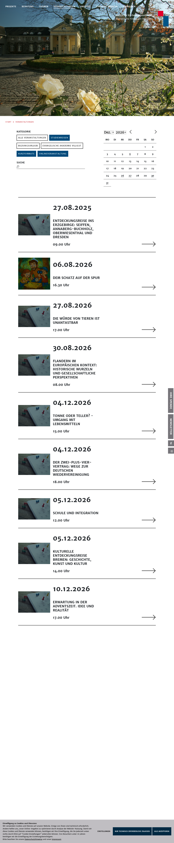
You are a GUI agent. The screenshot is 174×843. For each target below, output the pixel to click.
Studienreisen (59, 137)
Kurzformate (26, 154)
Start (8, 122)
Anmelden (129, 6)
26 (122, 175)
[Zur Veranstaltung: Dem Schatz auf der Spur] (149, 287)
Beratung (28, 6)
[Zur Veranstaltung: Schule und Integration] (149, 519)
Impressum (56, 839)
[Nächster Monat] (155, 132)
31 (107, 182)
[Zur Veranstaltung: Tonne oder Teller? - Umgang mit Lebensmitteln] (149, 430)
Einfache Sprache (107, 6)
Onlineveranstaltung (53, 154)
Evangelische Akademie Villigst (62, 146)
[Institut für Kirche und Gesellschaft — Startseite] (142, 18)
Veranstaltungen (64, 6)
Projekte (10, 6)
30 (152, 175)
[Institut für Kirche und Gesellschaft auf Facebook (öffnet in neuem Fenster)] (171, 443)
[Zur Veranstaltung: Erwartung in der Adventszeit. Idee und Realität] (149, 617)
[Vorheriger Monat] (141, 132)
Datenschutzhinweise (33, 839)
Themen (43, 6)
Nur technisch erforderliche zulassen (132, 831)
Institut (86, 6)
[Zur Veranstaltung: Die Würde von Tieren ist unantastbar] (149, 329)
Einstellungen (103, 831)
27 (130, 175)
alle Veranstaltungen (32, 137)
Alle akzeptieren (161, 831)
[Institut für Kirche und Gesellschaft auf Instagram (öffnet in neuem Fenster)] (171, 451)
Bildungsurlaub (28, 146)
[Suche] (142, 6)
